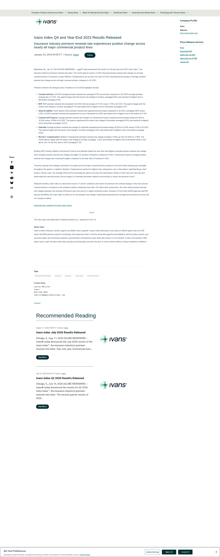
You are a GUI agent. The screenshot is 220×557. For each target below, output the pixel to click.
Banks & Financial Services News (96, 13)
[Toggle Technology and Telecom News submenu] (187, 13)
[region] (110, 552)
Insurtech (58, 276)
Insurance (68, 276)
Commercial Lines (93, 276)
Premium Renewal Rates (43, 276)
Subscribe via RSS (187, 55)
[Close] (216, 551)
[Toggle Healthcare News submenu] (129, 13)
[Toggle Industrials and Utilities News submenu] (157, 13)
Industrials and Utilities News (143, 13)
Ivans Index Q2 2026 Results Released (60, 378)
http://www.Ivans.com (189, 33)
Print (182, 48)
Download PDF (186, 51)
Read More (42, 357)
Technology (79, 276)
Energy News (73, 13)
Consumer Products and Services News (47, 13)
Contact (37, 303)
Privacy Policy (85, 555)
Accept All (185, 552)
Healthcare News (120, 13)
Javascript (184, 62)
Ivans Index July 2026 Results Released (60, 332)
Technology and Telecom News (172, 13)
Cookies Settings (152, 552)
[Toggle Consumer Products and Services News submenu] (65, 13)
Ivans (76, 54)
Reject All (169, 552)
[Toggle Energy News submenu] (80, 13)
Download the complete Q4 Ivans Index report (53, 205)
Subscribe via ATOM (188, 58)
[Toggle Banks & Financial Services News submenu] (111, 13)
